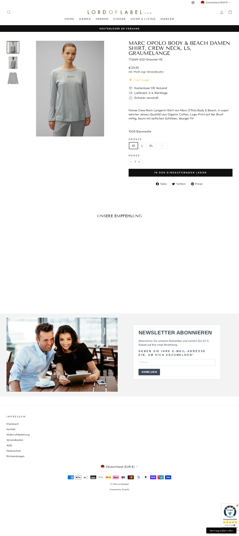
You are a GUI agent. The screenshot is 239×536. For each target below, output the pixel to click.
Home (69, 18)
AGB (9, 445)
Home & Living (143, 18)
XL (151, 146)
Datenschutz (14, 450)
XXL (162, 146)
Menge (134, 155)
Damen (85, 18)
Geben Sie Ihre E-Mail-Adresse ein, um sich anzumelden (172, 353)
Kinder (119, 18)
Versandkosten (155, 71)
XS (133, 146)
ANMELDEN (149, 372)
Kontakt (11, 429)
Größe (135, 139)
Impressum (13, 423)
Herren (102, 18)
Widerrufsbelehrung (18, 434)
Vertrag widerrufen (221, 530)
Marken (167, 18)
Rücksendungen (16, 456)
